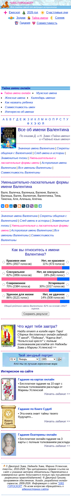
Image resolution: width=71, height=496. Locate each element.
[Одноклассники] (7, 206)
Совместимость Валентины (20, 172)
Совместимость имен (20, 107)
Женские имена (15, 97)
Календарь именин (43, 97)
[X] (15, 206)
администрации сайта (35, 489)
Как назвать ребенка (19, 102)
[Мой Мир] (11, 206)
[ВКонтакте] (2, 206)
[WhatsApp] (36, 206)
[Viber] (32, 206)
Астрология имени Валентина (31, 230)
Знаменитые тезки (14, 158)
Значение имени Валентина (36, 148)
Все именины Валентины (35, 167)
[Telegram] (40, 206)
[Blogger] (19, 206)
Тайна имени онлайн (17, 93)
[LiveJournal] (23, 206)
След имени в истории (49, 153)
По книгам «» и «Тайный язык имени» (45, 137)
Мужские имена (46, 93)
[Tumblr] (27, 206)
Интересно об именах (19, 111)
